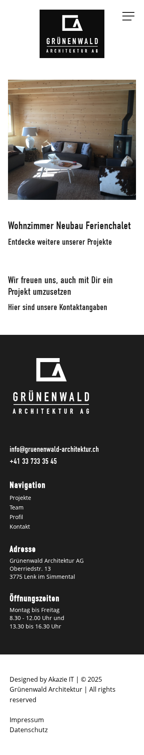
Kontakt (20, 526)
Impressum (27, 719)
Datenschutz (29, 729)
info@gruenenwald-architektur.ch (54, 449)
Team (17, 507)
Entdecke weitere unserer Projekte (60, 242)
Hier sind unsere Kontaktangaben (57, 307)
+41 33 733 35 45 (33, 461)
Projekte (20, 497)
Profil (16, 517)
